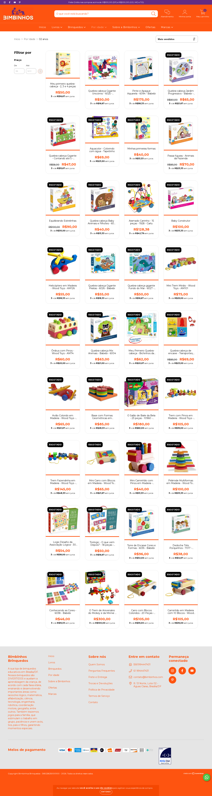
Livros (56, 27)
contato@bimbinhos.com (148, 677)
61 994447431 (141, 670)
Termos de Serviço (99, 695)
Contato (93, 702)
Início (42, 27)
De (15, 65)
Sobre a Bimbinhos (125, 27)
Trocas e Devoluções (100, 683)
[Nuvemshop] (193, 774)
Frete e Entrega (97, 677)
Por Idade (29, 39)
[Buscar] (154, 14)
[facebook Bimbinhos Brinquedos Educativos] (9, 2)
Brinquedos (76, 27)
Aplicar (40, 71)
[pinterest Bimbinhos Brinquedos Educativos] (20, 2)
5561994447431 (142, 664)
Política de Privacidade (101, 689)
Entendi (106, 792)
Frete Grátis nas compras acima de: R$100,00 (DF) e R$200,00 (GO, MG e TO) (106, 2)
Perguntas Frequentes (101, 670)
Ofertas (150, 27)
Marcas (166, 27)
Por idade (98, 27)
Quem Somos (96, 664)
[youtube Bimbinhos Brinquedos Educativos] (15, 2)
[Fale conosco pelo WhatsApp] (206, 777)
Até (27, 65)
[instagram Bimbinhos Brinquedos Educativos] (4, 2)
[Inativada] (165, 756)
